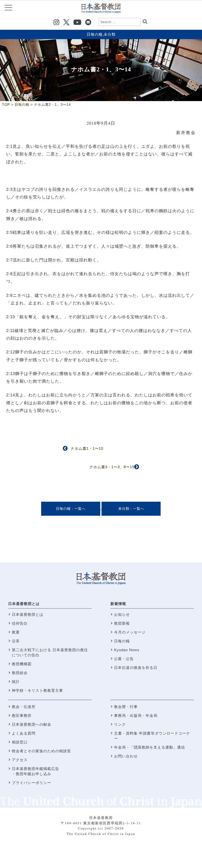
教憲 (16, 632)
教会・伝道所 (23, 707)
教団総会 (20, 673)
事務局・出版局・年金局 (135, 715)
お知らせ (122, 614)
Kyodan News (126, 650)
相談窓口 (20, 742)
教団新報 (122, 623)
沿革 (16, 641)
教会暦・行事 (126, 707)
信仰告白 (20, 623)
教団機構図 (22, 664)
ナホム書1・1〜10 (87, 448)
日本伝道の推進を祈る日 (135, 667)
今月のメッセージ (130, 632)
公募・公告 (124, 659)
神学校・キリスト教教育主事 (37, 690)
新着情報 (118, 604)
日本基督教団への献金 (31, 724)
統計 (16, 681)
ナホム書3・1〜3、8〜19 (111, 467)
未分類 (110, 34)
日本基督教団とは (24, 604)
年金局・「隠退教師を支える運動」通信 (149, 747)
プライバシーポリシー (31, 783)
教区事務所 (22, 715)
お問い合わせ (126, 756)
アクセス (20, 760)
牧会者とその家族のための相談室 (41, 751)
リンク (120, 724)
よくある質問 (23, 733)
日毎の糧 (94, 34)
